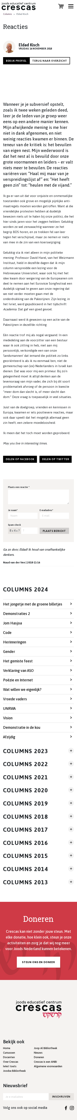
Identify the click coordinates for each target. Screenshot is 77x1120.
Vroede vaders (15, 699)
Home (6, 1048)
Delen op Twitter (55, 459)
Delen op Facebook (20, 459)
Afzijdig (9, 737)
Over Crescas (10, 1061)
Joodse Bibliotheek (14, 1070)
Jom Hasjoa (12, 623)
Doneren (39, 1057)
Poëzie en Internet (18, 680)
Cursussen (9, 1052)
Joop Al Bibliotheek (45, 1048)
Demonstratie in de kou (21, 727)
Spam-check (14, 525)
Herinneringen (14, 642)
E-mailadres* (46, 510)
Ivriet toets (9, 1066)
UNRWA (9, 708)
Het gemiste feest (18, 661)
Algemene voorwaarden (48, 1066)
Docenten (9, 1057)
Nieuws (38, 1052)
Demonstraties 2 (16, 613)
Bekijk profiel (16, 60)
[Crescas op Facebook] (66, 1107)
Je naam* (13, 510)
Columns (7, 14)
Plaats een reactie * (19, 487)
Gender (9, 651)
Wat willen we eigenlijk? (22, 689)
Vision (8, 718)
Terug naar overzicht (49, 60)
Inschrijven (61, 1096)
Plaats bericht (54, 530)
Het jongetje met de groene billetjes (32, 604)
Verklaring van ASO (18, 670)
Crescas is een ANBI (45, 1061)
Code (7, 632)
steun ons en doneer (38, 962)
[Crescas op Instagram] (72, 1107)
